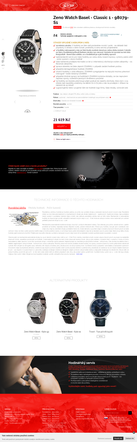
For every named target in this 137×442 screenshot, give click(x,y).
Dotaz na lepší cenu (62, 139)
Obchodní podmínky (83, 414)
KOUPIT (61, 126)
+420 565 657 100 (16, 419)
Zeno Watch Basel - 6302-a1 (68, 332)
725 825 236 (14, 421)
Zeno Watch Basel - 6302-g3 (36, 332)
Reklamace (80, 416)
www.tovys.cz (21, 172)
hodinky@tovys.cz (16, 423)
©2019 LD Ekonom (125, 427)
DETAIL (36, 338)
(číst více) (79, 254)
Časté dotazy (80, 412)
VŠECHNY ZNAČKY (18, 5)
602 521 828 (38, 169)
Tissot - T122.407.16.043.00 (101, 332)
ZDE (71, 27)
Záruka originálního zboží (85, 419)
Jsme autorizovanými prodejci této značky (105, 35)
